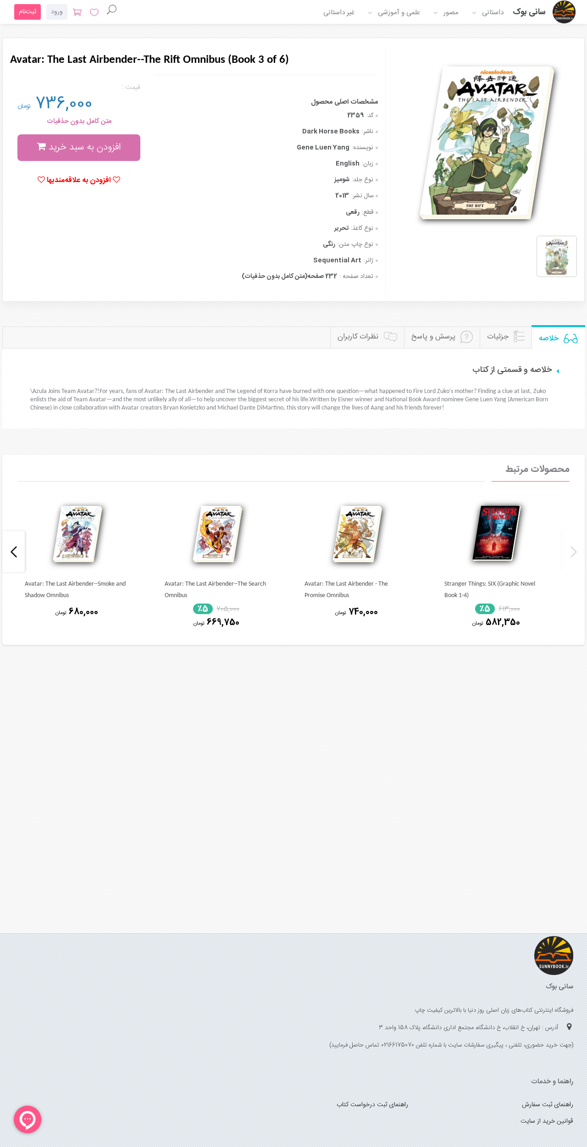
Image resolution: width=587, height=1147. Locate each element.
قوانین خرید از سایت (547, 1121)
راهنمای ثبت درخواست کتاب (372, 1104)
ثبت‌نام (27, 11)
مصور (451, 12)
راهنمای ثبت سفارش (547, 1104)
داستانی (493, 12)
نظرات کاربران (358, 337)
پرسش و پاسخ (433, 337)
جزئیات (498, 337)
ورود (57, 11)
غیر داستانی (338, 12)
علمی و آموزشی (399, 12)
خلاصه (549, 338)
